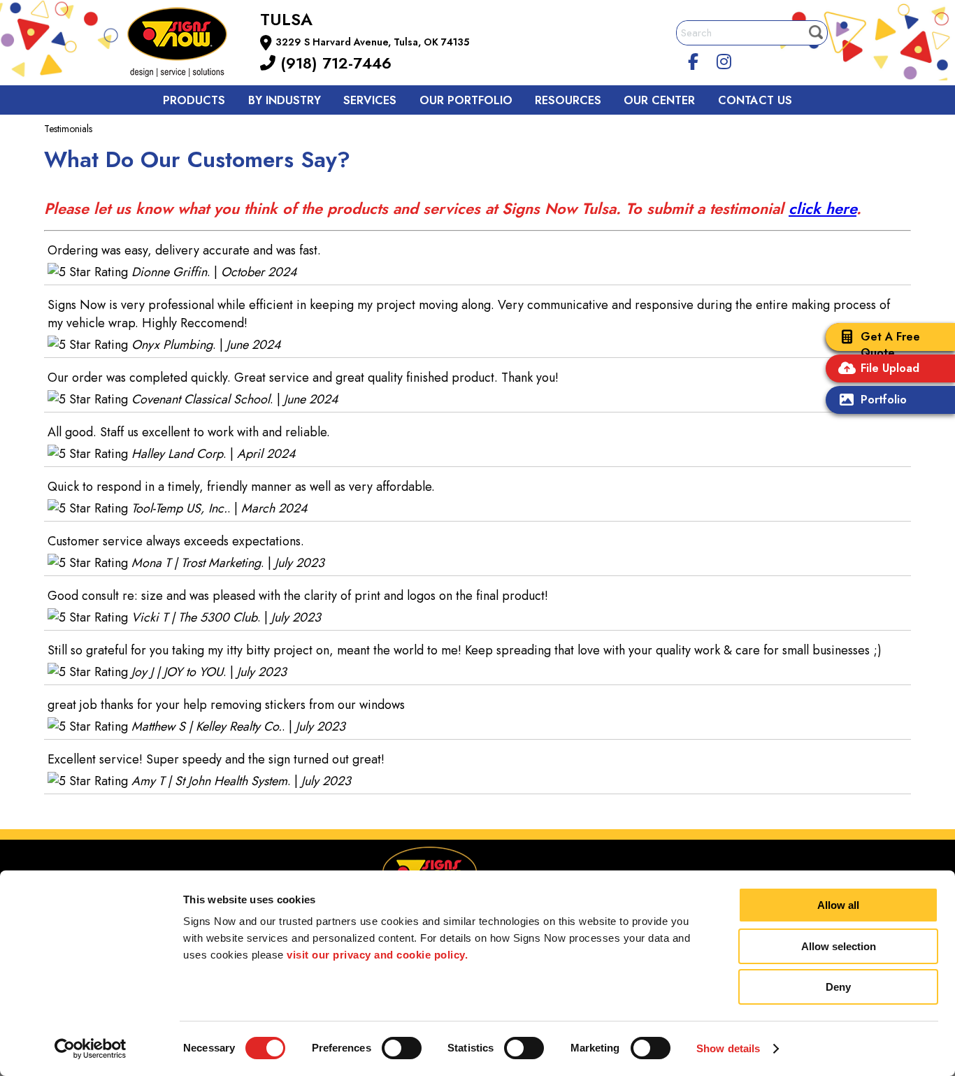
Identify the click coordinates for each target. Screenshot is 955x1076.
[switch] (402, 1048)
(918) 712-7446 (333, 63)
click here (822, 208)
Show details (728, 1048)
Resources (568, 100)
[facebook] (693, 59)
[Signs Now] (186, 44)
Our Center (659, 100)
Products (194, 100)
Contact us (755, 100)
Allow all (838, 905)
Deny (838, 987)
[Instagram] (724, 59)
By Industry (284, 100)
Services (369, 100)
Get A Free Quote (890, 345)
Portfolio (884, 400)
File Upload (890, 368)
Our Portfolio (465, 100)
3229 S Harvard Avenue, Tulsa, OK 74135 (372, 42)
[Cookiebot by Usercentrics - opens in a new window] (90, 1048)
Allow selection (838, 946)
